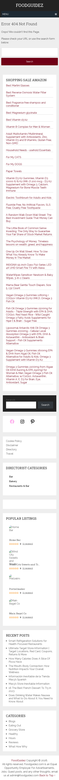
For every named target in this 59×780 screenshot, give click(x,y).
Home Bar (15, 540)
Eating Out (15, 725)
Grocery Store (17, 729)
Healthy (13, 733)
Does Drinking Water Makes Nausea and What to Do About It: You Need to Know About (31, 698)
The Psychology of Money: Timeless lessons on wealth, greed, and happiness (29, 243)
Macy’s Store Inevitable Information (29, 683)
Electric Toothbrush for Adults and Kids (28, 197)
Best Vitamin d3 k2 (17, 119)
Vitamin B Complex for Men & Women (28, 126)
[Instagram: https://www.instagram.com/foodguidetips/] (22, 423)
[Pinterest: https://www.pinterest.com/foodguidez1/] (32, 423)
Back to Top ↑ (47, 775)
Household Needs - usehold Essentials (28, 150)
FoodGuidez (29, 5)
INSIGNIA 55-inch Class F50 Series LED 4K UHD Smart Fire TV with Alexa (28, 266)
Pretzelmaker (17, 589)
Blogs (12, 721)
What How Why (18, 746)
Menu (5, 14)
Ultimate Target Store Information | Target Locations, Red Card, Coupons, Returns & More (31, 651)
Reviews (13, 742)
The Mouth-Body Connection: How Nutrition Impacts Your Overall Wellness (29, 669)
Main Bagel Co (17, 613)
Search (10, 399)
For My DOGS (14, 164)
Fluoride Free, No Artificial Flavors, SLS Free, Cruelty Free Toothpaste (28, 206)
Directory (11, 449)
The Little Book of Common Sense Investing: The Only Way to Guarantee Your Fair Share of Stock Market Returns (29, 231)
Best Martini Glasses (17, 85)
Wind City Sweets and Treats (25, 564)
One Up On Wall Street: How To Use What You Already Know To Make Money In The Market (27, 254)
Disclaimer (12, 445)
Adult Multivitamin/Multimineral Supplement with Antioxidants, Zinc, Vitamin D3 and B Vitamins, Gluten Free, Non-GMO (29, 138)
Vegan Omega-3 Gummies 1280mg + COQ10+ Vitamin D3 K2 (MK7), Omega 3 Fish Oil (29, 298)
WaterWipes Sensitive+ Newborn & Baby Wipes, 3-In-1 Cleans (29, 276)
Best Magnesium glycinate (21, 112)
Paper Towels (14, 171)
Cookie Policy (14, 441)
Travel (9, 453)
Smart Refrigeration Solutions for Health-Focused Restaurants (28, 642)
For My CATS (13, 157)
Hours (12, 738)
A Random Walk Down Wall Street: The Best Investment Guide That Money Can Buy (29, 218)
